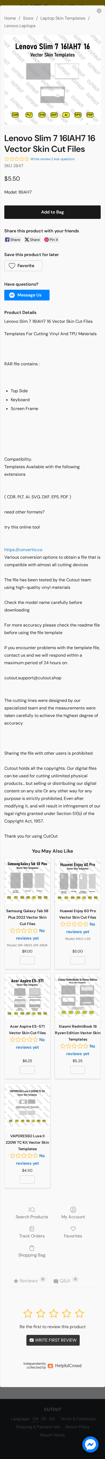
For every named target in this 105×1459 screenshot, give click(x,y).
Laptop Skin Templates (62, 18)
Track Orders (32, 1235)
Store (28, 18)
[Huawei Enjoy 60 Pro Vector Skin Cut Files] (77, 881)
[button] (23, 265)
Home (10, 18)
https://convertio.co (23, 549)
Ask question (64, 159)
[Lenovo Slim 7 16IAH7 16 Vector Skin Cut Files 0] (52, 80)
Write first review (55, 1340)
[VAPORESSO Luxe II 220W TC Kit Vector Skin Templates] (27, 1106)
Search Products (32, 1216)
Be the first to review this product (53, 1326)
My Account (73, 1216)
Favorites (73, 1235)
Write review (40, 159)
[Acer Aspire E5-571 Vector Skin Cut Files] (27, 996)
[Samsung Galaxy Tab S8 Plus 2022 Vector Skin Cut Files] (27, 881)
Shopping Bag (32, 1255)
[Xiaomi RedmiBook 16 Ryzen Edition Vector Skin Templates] (77, 996)
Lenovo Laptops (20, 26)
